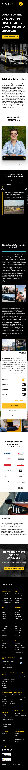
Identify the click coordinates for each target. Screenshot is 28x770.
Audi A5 (4, 612)
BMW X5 (17, 602)
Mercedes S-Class (6, 602)
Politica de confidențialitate (19, 738)
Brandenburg (5, 679)
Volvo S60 (18, 635)
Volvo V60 (18, 633)
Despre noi (4, 733)
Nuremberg (22, 697)
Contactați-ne (6, 738)
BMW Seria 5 (18, 596)
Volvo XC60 (18, 628)
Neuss (20, 695)
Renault (4, 648)
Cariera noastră (6, 736)
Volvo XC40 (18, 631)
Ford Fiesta (4, 628)
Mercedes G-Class (7, 600)
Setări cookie (18, 742)
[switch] (24, 384)
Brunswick (4, 697)
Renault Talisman (20, 648)
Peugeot (4, 643)
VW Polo (17, 614)
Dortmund (4, 699)
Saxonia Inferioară (4, 686)
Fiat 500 (17, 650)
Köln (11, 699)
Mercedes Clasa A (6, 594)
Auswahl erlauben (14, 410)
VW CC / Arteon (19, 610)
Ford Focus (4, 631)
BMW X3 (17, 600)
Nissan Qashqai (19, 652)
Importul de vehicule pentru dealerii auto (7, 720)
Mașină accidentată (7, 667)
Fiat (3, 650)
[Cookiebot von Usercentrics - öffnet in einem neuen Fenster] (19, 353)
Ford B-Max (5, 626)
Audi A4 (4, 610)
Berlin (3, 695)
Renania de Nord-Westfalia (18, 677)
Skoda (3, 645)
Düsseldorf (4, 701)
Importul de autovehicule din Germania (6, 724)
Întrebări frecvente (7, 717)
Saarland (13, 679)
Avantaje (4, 715)
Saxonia (13, 681)
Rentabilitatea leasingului (8, 665)
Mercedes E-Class (6, 598)
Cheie (11, 697)
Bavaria (4, 677)
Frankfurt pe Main (5, 704)
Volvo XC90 (18, 626)
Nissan (3, 652)
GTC (16, 736)
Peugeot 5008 (19, 643)
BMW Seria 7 (18, 598)
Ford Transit (5, 635)
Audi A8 (4, 614)
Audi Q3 (4, 616)
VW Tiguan (18, 616)
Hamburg (4, 681)
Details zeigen (19, 400)
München (12, 703)
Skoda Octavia (19, 645)
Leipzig (12, 701)
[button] (24, 4)
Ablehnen (14, 416)
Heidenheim (13, 695)
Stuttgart (21, 699)
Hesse (3, 683)
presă (3, 740)
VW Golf (17, 612)
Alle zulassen (14, 405)
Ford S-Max (5, 633)
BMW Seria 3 (18, 594)
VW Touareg (18, 619)
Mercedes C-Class (7, 596)
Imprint (17, 733)
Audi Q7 (4, 619)
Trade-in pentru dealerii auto (8, 662)
